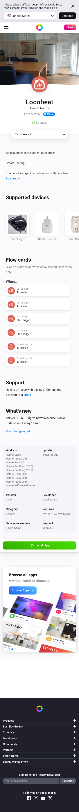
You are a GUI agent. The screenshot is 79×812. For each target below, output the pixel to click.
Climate (10, 513)
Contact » (47, 527)
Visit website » (14, 527)
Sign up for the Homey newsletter (39, 775)
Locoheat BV (49, 499)
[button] (30, 15)
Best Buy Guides (13, 726)
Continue (67, 16)
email (27, 395)
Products (8, 720)
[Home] (39, 27)
